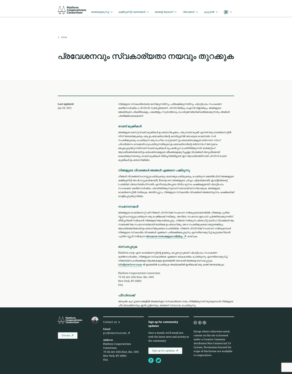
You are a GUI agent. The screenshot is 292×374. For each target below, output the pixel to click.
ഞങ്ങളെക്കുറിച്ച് (100, 12)
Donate (66, 335)
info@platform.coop (130, 265)
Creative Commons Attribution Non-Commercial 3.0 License (212, 343)
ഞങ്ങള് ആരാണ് (164, 12)
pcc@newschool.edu (115, 333)
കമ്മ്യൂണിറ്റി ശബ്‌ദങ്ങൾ (131, 12)
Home (64, 37)
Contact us (110, 322)
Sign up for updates (163, 351)
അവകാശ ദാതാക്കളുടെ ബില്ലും (164, 236)
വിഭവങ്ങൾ (188, 12)
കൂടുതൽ (209, 12)
